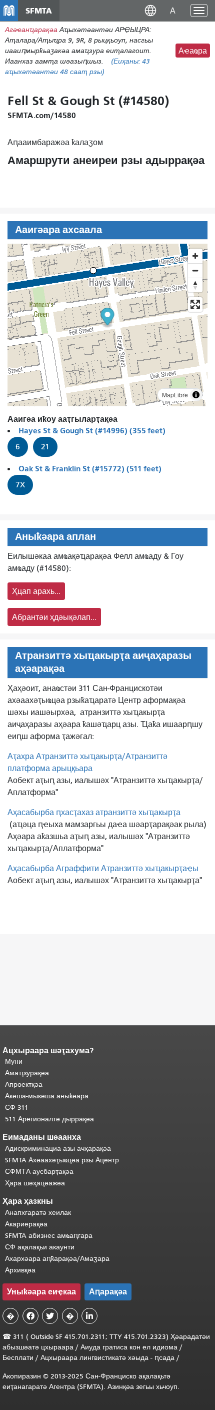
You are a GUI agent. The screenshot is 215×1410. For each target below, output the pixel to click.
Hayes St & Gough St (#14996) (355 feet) (92, 430)
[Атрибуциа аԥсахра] (196, 395)
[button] (150, 10)
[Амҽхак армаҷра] (195, 270)
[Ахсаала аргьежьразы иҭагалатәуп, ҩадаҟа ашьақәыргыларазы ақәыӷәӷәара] (195, 285)
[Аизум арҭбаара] (195, 256)
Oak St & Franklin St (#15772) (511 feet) (90, 468)
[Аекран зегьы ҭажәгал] (195, 304)
